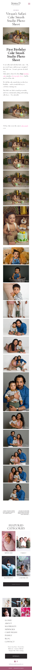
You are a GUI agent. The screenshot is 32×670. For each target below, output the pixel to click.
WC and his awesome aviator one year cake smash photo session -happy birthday (23, 512)
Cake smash (16, 10)
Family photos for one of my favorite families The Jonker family (9, 512)
